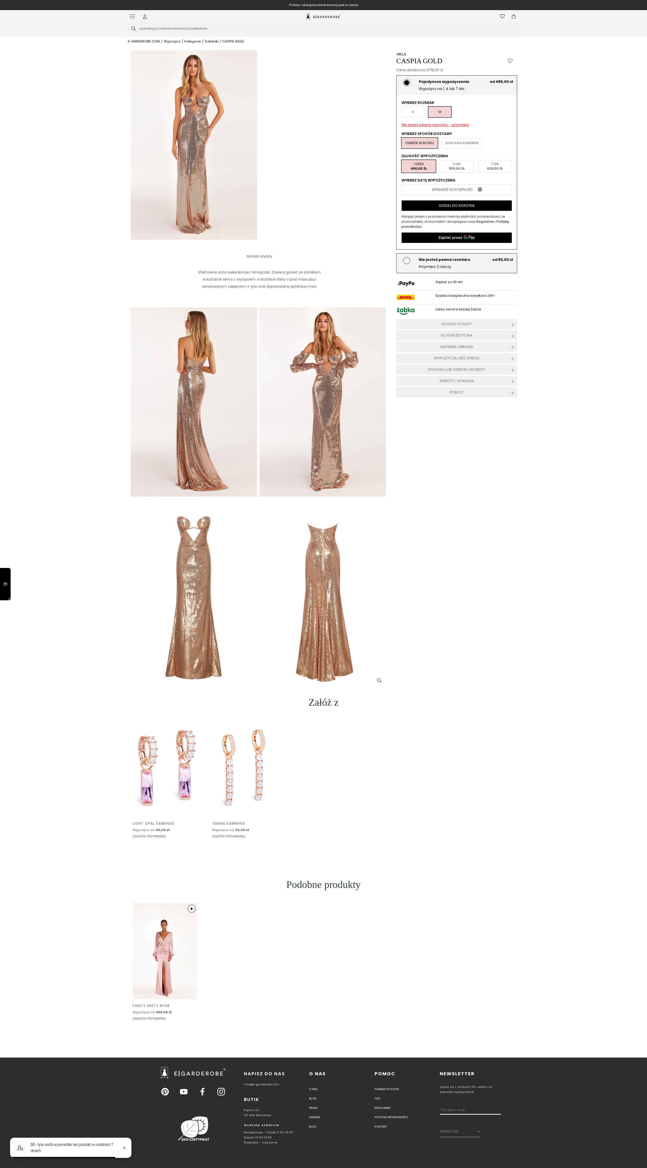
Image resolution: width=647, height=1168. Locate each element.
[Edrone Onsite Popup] (323, 584)
